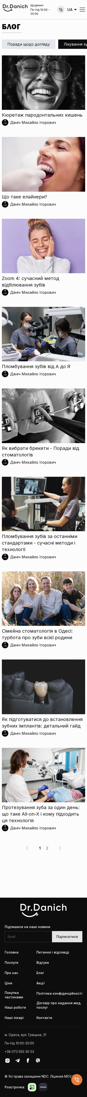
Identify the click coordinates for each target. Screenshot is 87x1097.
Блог (40, 973)
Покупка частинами (14, 995)
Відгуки (42, 962)
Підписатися (67, 937)
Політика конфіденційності (59, 993)
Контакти (44, 1018)
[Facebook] (28, 1060)
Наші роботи (15, 1007)
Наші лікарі (14, 1018)
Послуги (11, 962)
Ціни (8, 983)
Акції (40, 983)
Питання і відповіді (52, 952)
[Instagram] (7, 1060)
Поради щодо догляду (28, 44)
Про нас (11, 973)
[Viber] (38, 1060)
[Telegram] (17, 1060)
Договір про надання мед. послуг (58, 1005)
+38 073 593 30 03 (60, 9)
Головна (12, 952)
